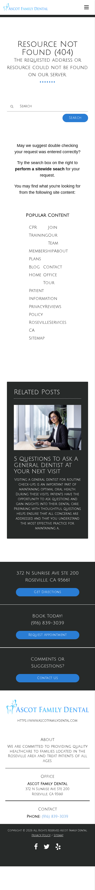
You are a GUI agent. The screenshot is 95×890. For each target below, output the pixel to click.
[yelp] (58, 846)
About (61, 251)
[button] (88, 6)
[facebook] (36, 846)
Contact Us (47, 678)
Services (57, 322)
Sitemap (37, 338)
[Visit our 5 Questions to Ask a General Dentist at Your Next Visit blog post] (47, 451)
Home (35, 275)
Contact (52, 267)
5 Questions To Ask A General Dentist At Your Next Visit (46, 465)
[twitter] (46, 846)
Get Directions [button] (47, 592)
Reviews (53, 306)
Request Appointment (47, 635)
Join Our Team (53, 235)
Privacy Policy (41, 835)
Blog (34, 267)
